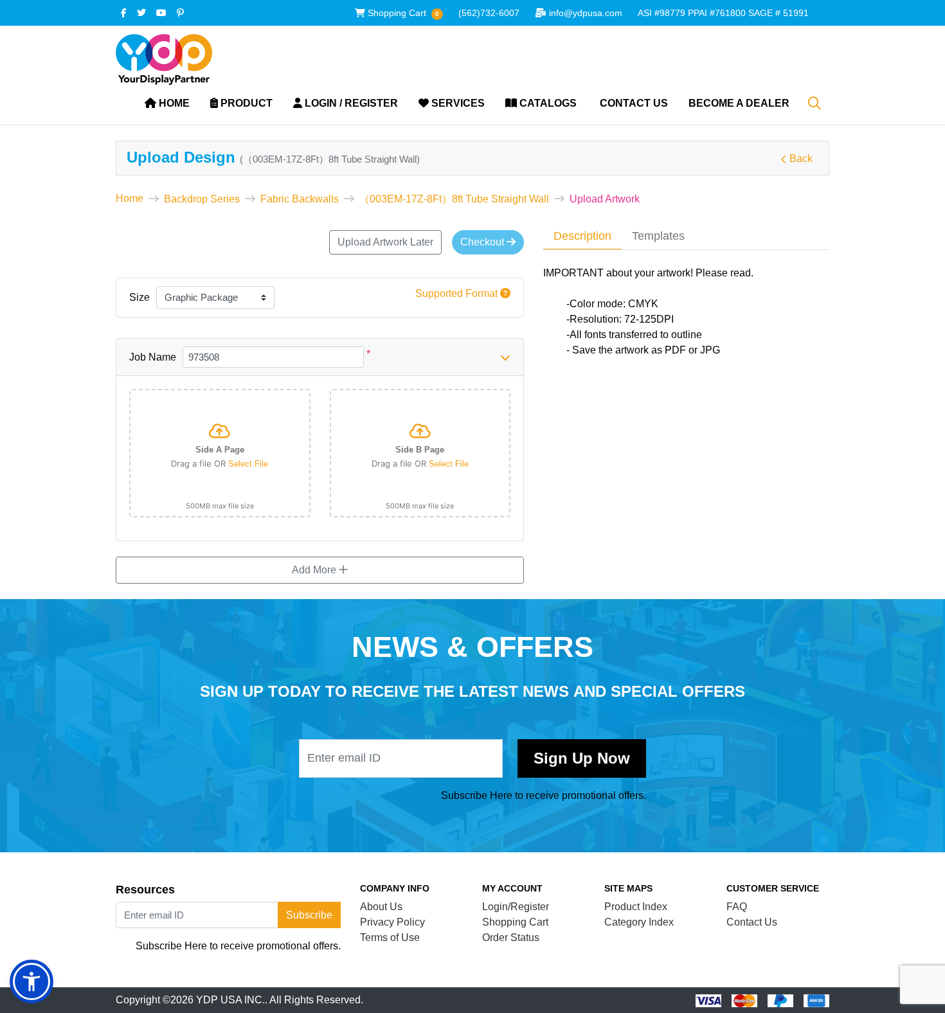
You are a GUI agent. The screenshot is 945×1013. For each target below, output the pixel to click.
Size (139, 297)
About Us (381, 906)
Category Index (639, 922)
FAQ (736, 906)
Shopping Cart (515, 922)
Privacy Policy (392, 922)
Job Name (152, 357)
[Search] (814, 103)
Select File (248, 464)
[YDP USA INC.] (164, 59)
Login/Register (515, 906)
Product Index (635, 906)
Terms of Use (390, 937)
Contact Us (751, 922)
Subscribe (582, 758)
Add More (315, 569)
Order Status (510, 937)
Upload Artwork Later (385, 242)
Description (582, 235)
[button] (31, 981)
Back (801, 158)
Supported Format (457, 293)
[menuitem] (167, 104)
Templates (658, 235)
